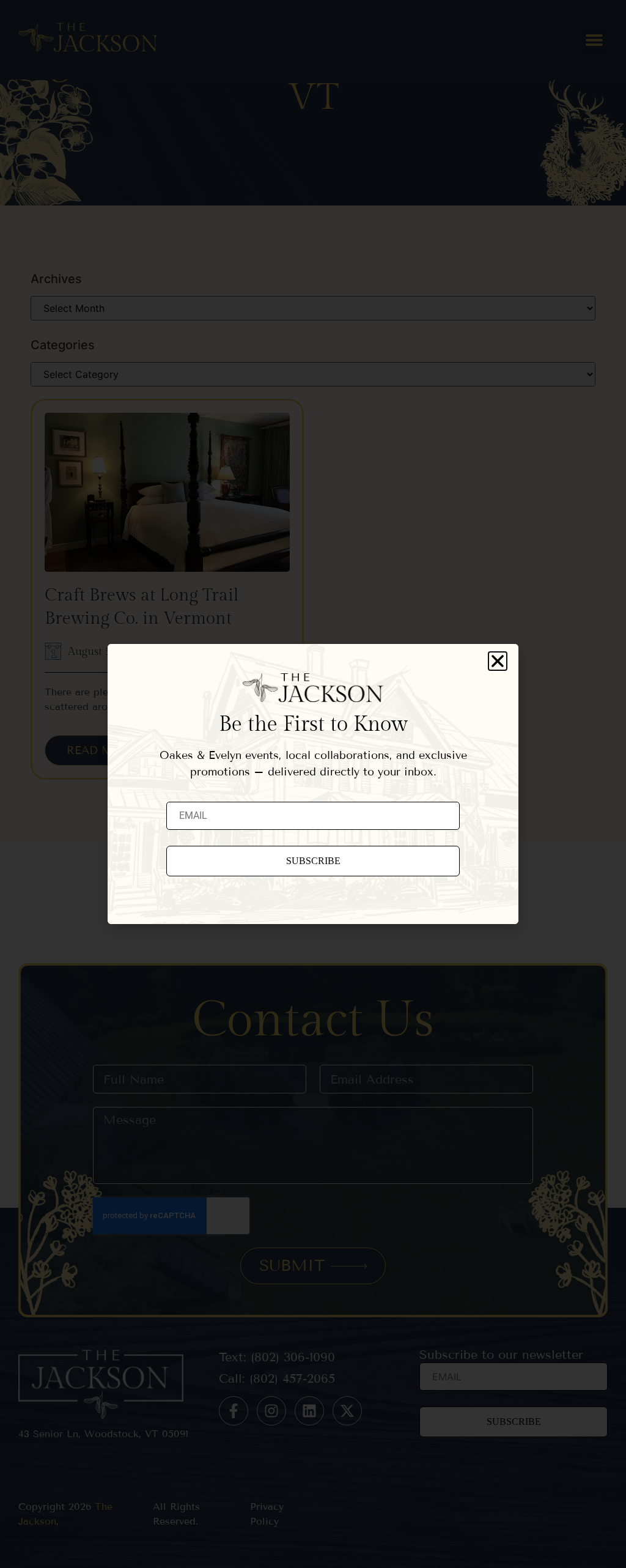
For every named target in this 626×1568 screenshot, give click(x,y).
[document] (313, 784)
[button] (497, 661)
